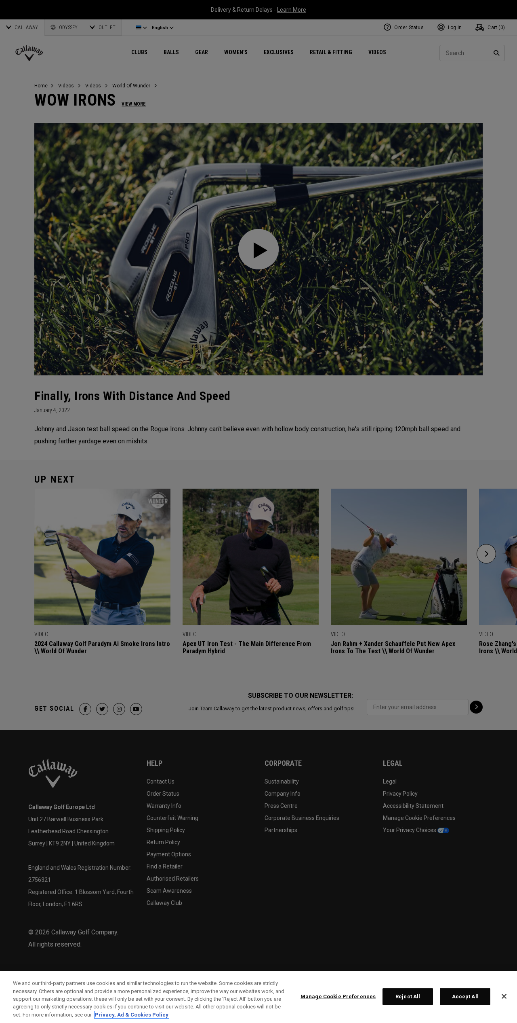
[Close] (504, 996)
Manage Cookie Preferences (338, 996)
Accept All (465, 996)
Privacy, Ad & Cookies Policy (131, 1015)
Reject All (407, 996)
